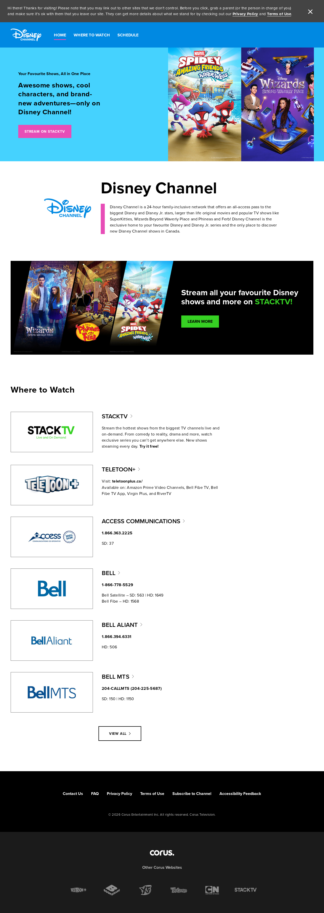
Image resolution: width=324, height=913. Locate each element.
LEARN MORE (200, 321)
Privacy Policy (245, 14)
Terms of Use (279, 14)
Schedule (128, 35)
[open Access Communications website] (52, 537)
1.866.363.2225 (117, 533)
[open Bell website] (52, 588)
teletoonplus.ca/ (127, 481)
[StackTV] (245, 890)
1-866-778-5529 (117, 585)
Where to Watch (92, 35)
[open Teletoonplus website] (52, 485)
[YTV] (145, 890)
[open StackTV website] (52, 432)
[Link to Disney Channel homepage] (26, 35)
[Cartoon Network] (212, 890)
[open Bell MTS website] (52, 692)
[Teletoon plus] (78, 890)
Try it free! (149, 446)
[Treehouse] (179, 890)
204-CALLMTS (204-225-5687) (132, 688)
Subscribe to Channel (191, 793)
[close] (310, 11)
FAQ (95, 793)
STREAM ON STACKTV (45, 131)
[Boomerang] (112, 890)
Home (60, 35)
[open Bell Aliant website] (52, 640)
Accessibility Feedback (240, 793)
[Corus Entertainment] (162, 852)
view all (118, 733)
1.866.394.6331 (116, 637)
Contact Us (73, 793)
